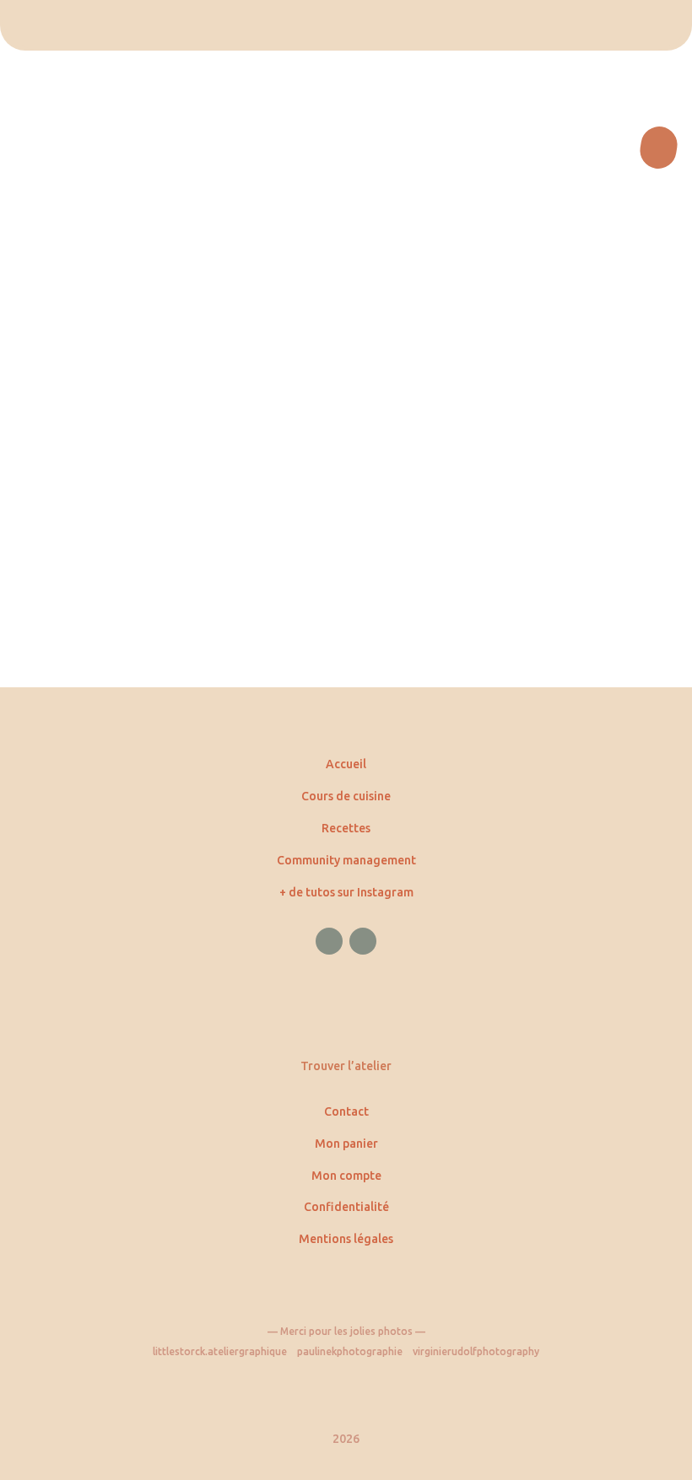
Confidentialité (346, 1207)
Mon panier (346, 1143)
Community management (346, 860)
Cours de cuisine (346, 796)
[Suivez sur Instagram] (362, 941)
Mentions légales (346, 1239)
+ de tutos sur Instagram (346, 892)
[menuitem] (346, 25)
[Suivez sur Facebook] (329, 941)
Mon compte (346, 1175)
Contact (346, 1111)
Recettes (346, 828)
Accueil (346, 764)
